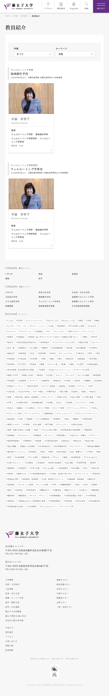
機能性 (76, 419)
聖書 (42, 364)
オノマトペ (96, 342)
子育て (10, 403)
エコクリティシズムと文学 (64, 342)
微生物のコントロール (16, 452)
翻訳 (85, 337)
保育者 (10, 474)
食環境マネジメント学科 (83, 297)
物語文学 (11, 353)
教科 (99, 452)
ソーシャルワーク (33, 414)
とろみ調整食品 (43, 419)
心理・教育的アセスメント (53, 479)
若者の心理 (62, 397)
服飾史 (20, 408)
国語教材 (81, 359)
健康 (65, 457)
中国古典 (22, 359)
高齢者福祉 (48, 414)
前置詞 (10, 337)
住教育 (69, 403)
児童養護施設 (55, 496)
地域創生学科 (45, 297)
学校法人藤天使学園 (14, 620)
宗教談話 (20, 337)
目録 (77, 485)
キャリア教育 (58, 408)
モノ (49, 331)
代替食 (27, 424)
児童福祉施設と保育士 (74, 496)
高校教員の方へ (63, 584)
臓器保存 (11, 496)
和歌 (44, 359)
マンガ (33, 496)
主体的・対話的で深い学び (61, 474)
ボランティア (47, 397)
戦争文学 (70, 359)
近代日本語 (80, 501)
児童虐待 (41, 463)
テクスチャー (24, 435)
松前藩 (72, 386)
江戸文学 (22, 364)
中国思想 (11, 359)
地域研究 (45, 381)
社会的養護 (19, 457)
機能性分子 (44, 490)
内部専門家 (81, 463)
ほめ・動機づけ (76, 452)
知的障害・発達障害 (30, 479)
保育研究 (22, 468)
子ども (56, 457)
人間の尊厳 (88, 397)
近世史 (78, 381)
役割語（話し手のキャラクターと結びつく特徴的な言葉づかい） (54, 337)
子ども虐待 (33, 457)
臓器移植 (95, 490)
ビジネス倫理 (83, 375)
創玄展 (69, 348)
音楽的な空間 (12, 479)
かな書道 (34, 348)
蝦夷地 (62, 386)
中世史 (68, 381)
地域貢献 (11, 419)
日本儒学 (34, 359)
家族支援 (45, 457)
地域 (43, 452)
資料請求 (9, 632)
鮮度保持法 (31, 490)
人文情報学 (32, 506)
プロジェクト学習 (14, 414)
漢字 (90, 353)
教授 (41, 274)
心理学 (80, 364)
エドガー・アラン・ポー (17, 326)
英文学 (94, 337)
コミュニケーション (35, 321)
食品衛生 (33, 452)
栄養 (9, 397)
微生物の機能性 (93, 446)
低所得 (75, 392)
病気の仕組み (77, 424)
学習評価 (68, 501)
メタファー (11, 331)
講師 (7, 278)
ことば (10, 321)
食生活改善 (61, 452)
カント (60, 375)
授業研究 (11, 468)
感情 (72, 364)
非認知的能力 (93, 364)
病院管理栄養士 (13, 441)
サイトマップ (57, 659)
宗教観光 (39, 331)
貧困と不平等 (12, 375)
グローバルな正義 (82, 370)
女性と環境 (75, 397)
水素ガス (83, 490)
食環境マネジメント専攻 (83, 301)
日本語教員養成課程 (81, 306)
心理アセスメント (14, 463)
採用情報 (9, 650)
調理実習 (88, 430)
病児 (85, 468)
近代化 (53, 353)
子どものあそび (91, 457)
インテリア (81, 403)
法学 (91, 386)
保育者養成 (63, 468)
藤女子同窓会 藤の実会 (15, 616)
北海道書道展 (57, 348)
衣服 (92, 403)
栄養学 (94, 485)
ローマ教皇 (38, 392)
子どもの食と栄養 (49, 430)
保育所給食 (87, 419)
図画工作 (91, 479)
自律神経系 (76, 457)
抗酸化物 (57, 490)
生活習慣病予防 (60, 446)
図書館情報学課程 (47, 306)
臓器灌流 (22, 496)
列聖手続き (51, 392)
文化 (32, 353)
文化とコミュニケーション (60, 370)
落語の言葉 (83, 342)
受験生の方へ (62, 579)
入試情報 (9, 589)
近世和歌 (11, 364)
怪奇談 (33, 364)
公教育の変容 (22, 403)
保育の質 (95, 468)
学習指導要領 (54, 501)
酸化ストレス (70, 490)
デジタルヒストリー (49, 506)
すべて (10, 274)
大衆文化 (80, 353)
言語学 (20, 321)
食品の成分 (89, 441)
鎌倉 (52, 359)
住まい (60, 403)
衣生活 (10, 408)
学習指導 (11, 381)
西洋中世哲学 (33, 386)
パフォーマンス (82, 474)
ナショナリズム (66, 353)
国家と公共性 (27, 375)
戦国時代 (22, 348)
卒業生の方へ (62, 593)
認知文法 (66, 441)
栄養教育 (37, 435)
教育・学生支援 (12, 593)
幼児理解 (75, 468)
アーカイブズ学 (67, 506)
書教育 (45, 348)
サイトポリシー (72, 659)
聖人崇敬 (64, 392)
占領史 (50, 375)
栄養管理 (27, 441)
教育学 (93, 463)
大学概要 (9, 579)
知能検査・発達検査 (76, 479)
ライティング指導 (26, 485)
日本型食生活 (44, 446)
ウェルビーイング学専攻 (49, 301)
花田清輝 (42, 353)
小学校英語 (91, 496)
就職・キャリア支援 (14, 597)
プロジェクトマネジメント (86, 414)
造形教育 (11, 485)
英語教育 (61, 326)
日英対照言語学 (51, 441)
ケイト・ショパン (38, 326)
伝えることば (52, 321)
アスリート (95, 435)
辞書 (64, 364)
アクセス (9, 636)
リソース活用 (42, 485)
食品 (67, 419)
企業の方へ (61, 602)
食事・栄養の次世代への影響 (18, 430)
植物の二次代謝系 (27, 446)
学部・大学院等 (21, 16)
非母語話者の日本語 (15, 506)
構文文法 (77, 441)
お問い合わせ (11, 641)
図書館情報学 (65, 485)
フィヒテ (70, 375)
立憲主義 (11, 392)
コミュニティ (62, 424)
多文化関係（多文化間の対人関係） (21, 370)
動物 (97, 321)
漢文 (98, 353)
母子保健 (49, 424)
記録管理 (98, 381)
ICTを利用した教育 (76, 326)
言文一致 (11, 348)
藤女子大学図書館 (13, 611)
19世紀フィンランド (15, 386)
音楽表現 (96, 474)
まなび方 (92, 326)
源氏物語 (22, 353)
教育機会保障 (37, 403)
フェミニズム (88, 331)
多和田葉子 (44, 342)
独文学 (10, 342)
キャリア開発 (43, 408)
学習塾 (50, 403)
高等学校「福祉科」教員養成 (26, 397)
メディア (34, 381)
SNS (54, 485)
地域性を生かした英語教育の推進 (32, 501)
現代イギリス (73, 331)
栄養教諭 (11, 435)
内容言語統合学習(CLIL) (26, 342)
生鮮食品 (19, 490)
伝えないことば (68, 321)
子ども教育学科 (12, 301)
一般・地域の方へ (64, 607)
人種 (51, 326)
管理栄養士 (61, 435)
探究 (9, 457)
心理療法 (29, 463)
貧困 (81, 321)
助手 (41, 278)
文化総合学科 (11, 297)
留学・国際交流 (12, 602)
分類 (86, 485)
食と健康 (37, 424)
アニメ (43, 496)
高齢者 (30, 419)
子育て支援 (34, 468)
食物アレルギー (13, 424)
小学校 (90, 452)
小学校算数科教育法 (38, 474)
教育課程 (97, 375)
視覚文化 (57, 381)
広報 (21, 419)
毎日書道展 (81, 348)
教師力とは (21, 474)
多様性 (42, 370)
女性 (99, 397)
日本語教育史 (94, 501)
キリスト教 (52, 364)
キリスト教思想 (49, 386)
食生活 (93, 392)
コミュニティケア (64, 414)
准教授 (75, 274)
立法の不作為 (24, 392)
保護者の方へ (62, 597)
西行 (60, 359)
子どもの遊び (49, 468)
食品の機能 (11, 446)
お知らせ (9, 627)
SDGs (94, 408)
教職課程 (9, 306)
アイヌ (82, 386)
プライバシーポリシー (39, 659)
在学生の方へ (62, 589)
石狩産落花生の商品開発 (70, 430)
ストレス (49, 435)
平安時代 (93, 348)
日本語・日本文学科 (81, 292)
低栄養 (38, 441)
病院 (9, 490)
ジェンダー (59, 331)
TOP (7, 16)
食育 (36, 430)
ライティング (25, 331)
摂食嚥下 (57, 419)
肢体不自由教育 (55, 463)
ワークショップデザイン (78, 408)
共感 (89, 321)
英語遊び (11, 501)
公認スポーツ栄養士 (78, 435)
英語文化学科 (45, 292)
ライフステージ (77, 446)
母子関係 (93, 359)
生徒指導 (22, 381)
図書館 (87, 381)
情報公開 (9, 645)
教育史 (40, 375)
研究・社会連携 (12, 607)
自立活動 (69, 463)
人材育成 (30, 408)
